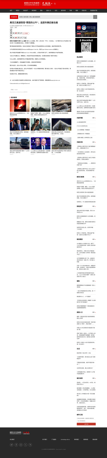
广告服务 (54, 439)
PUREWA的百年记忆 (82, 126)
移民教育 (34, 10)
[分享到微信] (11, 31)
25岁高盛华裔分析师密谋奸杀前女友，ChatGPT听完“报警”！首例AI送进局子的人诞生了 (86, 274)
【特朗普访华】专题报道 (83, 133)
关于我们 (44, 439)
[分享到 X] (13, 33)
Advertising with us (65, 439)
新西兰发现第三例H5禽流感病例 (29, 17)
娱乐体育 (63, 10)
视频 (77, 10)
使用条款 (85, 439)
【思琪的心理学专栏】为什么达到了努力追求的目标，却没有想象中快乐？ (86, 170)
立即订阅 (86, 424)
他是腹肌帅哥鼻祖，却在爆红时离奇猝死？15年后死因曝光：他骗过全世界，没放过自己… (86, 401)
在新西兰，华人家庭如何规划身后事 (86, 201)
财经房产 (25, 10)
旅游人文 (48, 10)
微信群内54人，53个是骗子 (84, 296)
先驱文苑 (84, 10)
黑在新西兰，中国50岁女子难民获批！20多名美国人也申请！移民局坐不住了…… (86, 252)
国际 (41, 10)
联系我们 (76, 439)
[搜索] (55, 4)
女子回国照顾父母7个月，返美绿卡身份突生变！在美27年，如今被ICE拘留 (86, 260)
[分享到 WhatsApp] (18, 33)
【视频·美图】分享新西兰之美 (84, 137)
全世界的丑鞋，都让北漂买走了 (85, 368)
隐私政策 (95, 439)
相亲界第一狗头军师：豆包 (84, 353)
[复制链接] (21, 33)
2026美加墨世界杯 (81, 122)
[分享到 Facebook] (11, 33)
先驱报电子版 (93, 10)
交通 (16, 27)
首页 (11, 10)
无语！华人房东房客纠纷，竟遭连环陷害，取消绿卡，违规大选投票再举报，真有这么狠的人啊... (86, 267)
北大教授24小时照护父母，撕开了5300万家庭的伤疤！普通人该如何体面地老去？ (86, 245)
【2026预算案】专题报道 (83, 129)
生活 (56, 10)
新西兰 (17, 10)
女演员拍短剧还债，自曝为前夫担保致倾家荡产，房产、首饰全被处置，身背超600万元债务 (86, 408)
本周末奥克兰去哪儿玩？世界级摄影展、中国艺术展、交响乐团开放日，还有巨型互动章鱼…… (86, 78)
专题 (70, 10)
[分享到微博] (16, 33)
